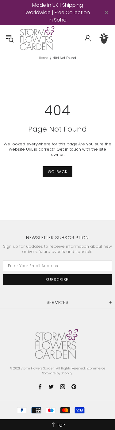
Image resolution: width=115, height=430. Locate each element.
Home (43, 58)
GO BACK (57, 172)
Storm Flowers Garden (38, 38)
